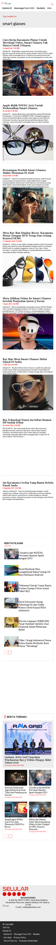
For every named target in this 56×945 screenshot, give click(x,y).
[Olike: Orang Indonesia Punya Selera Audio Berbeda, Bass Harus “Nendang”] (11, 641)
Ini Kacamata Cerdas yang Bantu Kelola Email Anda (28, 484)
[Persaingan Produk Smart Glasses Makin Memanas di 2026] (28, 205)
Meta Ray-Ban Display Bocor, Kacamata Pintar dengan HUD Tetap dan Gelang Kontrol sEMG (28, 235)
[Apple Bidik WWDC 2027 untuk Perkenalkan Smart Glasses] (28, 142)
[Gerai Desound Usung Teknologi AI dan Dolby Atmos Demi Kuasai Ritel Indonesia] (11, 603)
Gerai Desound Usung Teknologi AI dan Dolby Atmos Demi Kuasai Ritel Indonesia (32, 606)
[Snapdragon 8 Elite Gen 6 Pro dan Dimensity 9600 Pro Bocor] (16, 809)
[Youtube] (24, 894)
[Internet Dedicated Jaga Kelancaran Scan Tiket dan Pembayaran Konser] (16, 778)
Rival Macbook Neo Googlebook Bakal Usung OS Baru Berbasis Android (34, 571)
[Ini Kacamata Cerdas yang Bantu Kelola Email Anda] (28, 518)
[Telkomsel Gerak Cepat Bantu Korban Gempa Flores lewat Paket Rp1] (11, 586)
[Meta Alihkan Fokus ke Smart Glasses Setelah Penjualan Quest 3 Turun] (28, 331)
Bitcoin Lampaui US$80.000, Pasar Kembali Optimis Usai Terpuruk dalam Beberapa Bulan (33, 625)
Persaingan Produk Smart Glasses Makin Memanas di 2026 (24, 172)
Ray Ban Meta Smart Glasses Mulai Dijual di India (25, 361)
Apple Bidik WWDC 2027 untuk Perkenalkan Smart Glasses (23, 107)
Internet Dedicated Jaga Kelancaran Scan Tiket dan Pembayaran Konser (16, 791)
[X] (19, 894)
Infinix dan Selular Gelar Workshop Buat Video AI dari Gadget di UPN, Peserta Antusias (39, 824)
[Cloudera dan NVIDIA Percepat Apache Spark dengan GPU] (11, 554)
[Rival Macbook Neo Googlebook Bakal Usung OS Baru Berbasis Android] (11, 570)
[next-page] (10, 652)
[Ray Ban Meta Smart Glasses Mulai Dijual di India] (28, 392)
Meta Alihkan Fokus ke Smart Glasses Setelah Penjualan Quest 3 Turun (27, 300)
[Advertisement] (28, 690)
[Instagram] (9, 894)
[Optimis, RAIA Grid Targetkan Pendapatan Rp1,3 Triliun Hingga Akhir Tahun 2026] (28, 738)
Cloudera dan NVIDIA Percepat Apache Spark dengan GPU (31, 555)
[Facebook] (4, 894)
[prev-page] (6, 652)
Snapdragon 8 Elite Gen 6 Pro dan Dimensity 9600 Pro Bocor (14, 823)
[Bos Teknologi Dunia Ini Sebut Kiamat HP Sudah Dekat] (28, 455)
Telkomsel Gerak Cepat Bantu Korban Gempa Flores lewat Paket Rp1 (34, 588)
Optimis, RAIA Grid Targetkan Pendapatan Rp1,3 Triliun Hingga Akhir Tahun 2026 (28, 760)
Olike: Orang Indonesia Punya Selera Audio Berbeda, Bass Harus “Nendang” (34, 643)
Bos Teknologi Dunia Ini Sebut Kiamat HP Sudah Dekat (27, 421)
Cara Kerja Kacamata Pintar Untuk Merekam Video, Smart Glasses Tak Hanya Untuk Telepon (25, 42)
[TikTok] (14, 894)
